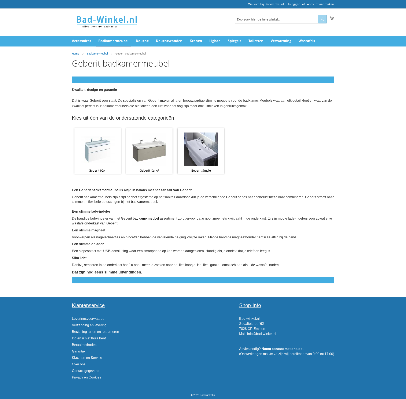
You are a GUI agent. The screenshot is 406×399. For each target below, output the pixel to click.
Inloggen (294, 4)
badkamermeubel (105, 190)
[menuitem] (81, 41)
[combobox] (281, 19)
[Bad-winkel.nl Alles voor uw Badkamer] (106, 22)
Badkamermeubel (97, 53)
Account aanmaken (320, 4)
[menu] (203, 41)
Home (75, 53)
